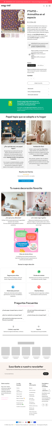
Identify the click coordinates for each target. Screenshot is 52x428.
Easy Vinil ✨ (12, 424)
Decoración (19, 394)
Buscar (30, 388)
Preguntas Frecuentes (31, 395)
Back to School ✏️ (20, 398)
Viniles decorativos (19, 391)
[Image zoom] (13, 21)
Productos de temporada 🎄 (19, 403)
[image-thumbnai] (3, 36)
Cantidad (29, 75)
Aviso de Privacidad (31, 399)
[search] (43, 6)
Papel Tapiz (19, 396)
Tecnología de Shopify (42, 424)
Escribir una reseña (26, 180)
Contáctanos (4, 399)
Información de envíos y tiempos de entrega (33, 413)
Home (17, 388)
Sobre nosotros (4, 397)
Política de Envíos (33, 405)
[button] (38, 83)
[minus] (28, 78)
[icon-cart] (46, 6)
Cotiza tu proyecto (20, 406)
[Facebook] (43, 405)
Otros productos (20, 400)
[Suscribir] (49, 389)
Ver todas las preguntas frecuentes (25, 306)
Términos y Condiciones (32, 402)
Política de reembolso (31, 408)
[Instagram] (46, 405)
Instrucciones (32, 390)
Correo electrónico (9, 373)
